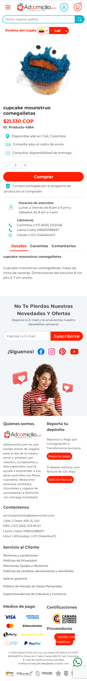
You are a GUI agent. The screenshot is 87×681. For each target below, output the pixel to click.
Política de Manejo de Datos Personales (32, 586)
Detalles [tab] (19, 246)
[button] (6, 165)
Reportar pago (59, 456)
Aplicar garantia (15, 578)
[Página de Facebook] (41, 351)
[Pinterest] (62, 351)
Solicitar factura (60, 479)
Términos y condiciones (20, 555)
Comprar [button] (43, 176)
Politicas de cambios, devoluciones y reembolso (38, 571)
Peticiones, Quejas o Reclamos (25, 566)
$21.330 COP (18, 121)
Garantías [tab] (39, 246)
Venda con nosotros (65, 639)
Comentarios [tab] (64, 246)
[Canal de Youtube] (74, 351)
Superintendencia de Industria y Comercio (34, 594)
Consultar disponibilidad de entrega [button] (42, 153)
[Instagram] (51, 351)
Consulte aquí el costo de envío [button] (38, 144)
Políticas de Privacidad (20, 560)
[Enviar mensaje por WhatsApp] (77, 662)
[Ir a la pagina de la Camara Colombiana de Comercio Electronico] (64, 618)
